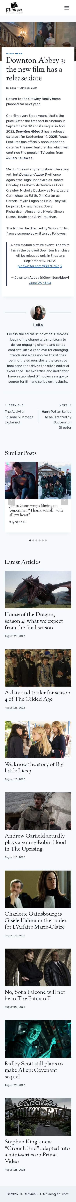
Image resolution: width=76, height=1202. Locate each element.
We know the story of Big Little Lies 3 (34, 768)
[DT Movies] (14, 8)
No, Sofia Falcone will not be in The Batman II (35, 996)
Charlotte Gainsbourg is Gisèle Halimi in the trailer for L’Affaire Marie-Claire (36, 920)
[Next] (64, 499)
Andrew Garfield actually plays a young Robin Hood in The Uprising (35, 842)
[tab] (30, 540)
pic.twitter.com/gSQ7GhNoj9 (40, 266)
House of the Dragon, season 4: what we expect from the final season (34, 621)
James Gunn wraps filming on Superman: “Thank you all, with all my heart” (36, 510)
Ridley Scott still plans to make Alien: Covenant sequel (34, 1070)
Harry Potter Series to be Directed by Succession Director (56, 416)
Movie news (14, 53)
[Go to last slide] (11, 499)
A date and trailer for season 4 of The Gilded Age (38, 696)
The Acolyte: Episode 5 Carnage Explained (19, 413)
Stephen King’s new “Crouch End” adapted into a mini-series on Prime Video (37, 1152)
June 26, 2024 (40, 283)
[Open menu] (66, 8)
